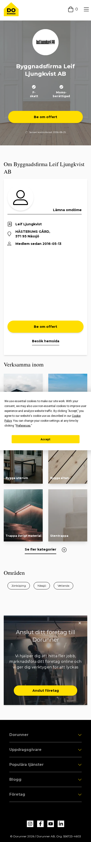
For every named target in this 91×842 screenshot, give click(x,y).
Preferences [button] (23, 425)
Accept (45, 439)
